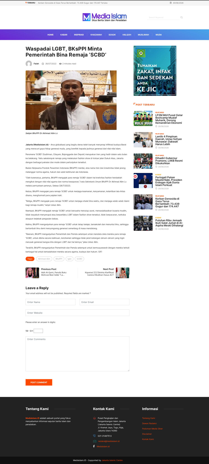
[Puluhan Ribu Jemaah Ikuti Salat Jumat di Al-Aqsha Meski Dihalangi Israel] (143, 223)
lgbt (69, 259)
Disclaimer (147, 434)
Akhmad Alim (44, 259)
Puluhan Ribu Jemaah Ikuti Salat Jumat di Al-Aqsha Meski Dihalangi (169, 223)
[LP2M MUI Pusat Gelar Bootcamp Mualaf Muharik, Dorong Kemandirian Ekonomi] (143, 118)
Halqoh (127, 34)
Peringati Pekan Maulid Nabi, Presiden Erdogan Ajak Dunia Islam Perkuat (168, 181)
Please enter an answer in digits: (41, 322)
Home (50, 34)
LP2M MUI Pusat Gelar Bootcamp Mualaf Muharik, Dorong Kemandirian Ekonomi (169, 119)
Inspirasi (79, 34)
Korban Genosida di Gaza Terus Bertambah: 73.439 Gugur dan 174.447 (167, 202)
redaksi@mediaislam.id (109, 441)
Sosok (112, 34)
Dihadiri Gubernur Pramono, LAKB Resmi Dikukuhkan (169, 161)
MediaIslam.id (103, 446)
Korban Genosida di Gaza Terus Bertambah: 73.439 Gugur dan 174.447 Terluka (72, 3)
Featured (159, 112)
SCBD (79, 259)
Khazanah (96, 34)
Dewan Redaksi (149, 423)
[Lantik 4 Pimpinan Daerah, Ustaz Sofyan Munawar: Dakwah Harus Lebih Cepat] (143, 139)
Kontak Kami (148, 439)
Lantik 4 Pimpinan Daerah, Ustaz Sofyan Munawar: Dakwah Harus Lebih (168, 140)
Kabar (63, 34)
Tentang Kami (148, 418)
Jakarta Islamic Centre (112, 460)
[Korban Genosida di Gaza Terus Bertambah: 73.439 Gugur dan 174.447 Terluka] (143, 201)
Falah (36, 63)
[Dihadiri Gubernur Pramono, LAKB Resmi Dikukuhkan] (143, 161)
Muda (159, 34)
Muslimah (143, 34)
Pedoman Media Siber (152, 428)
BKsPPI (59, 259)
